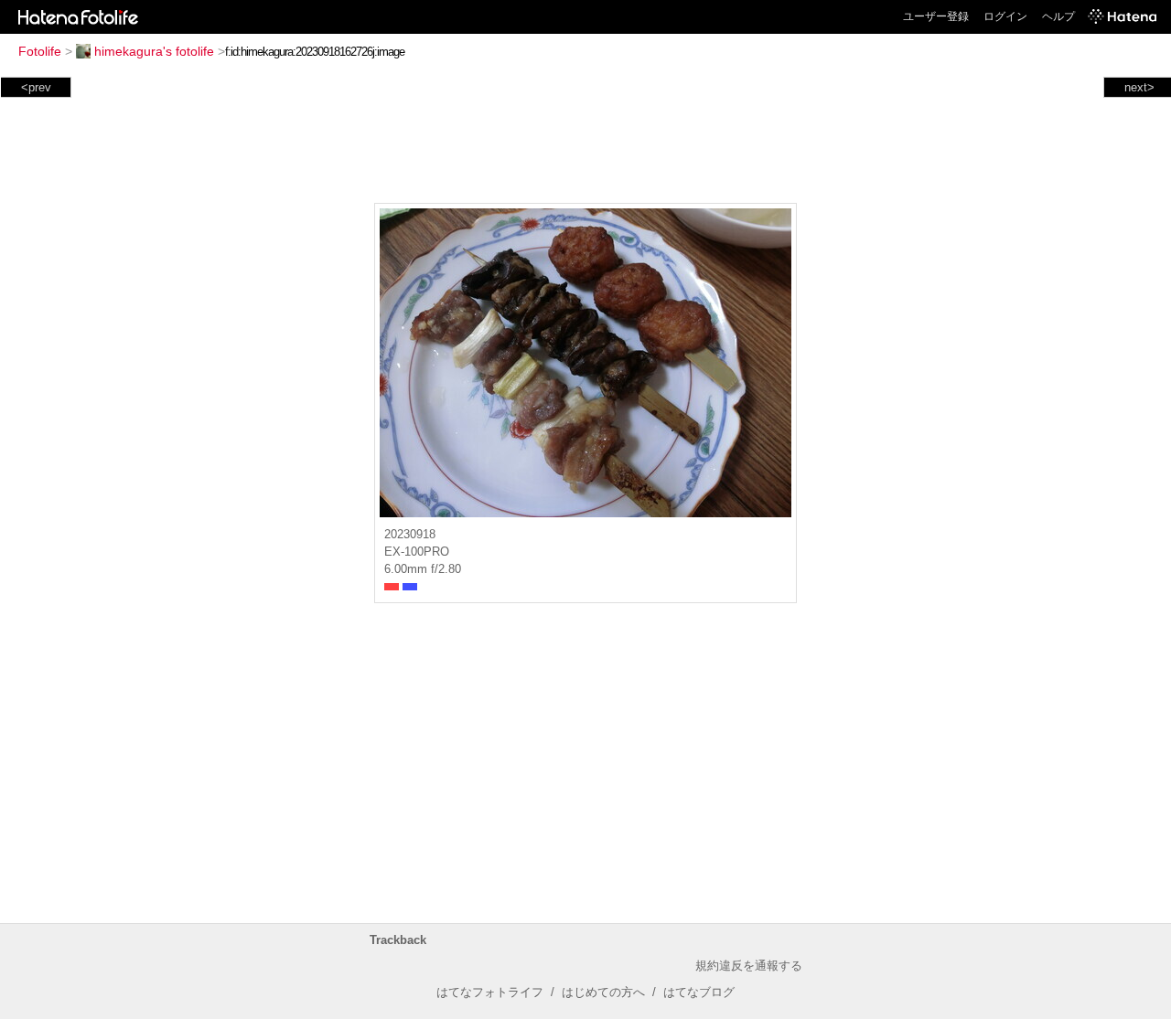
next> (1139, 87)
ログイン (1005, 16)
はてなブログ (699, 992)
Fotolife (39, 51)
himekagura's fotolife (154, 51)
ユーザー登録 (936, 16)
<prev (36, 87)
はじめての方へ (603, 992)
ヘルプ (1058, 16)
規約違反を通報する (748, 965)
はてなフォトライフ (489, 992)
